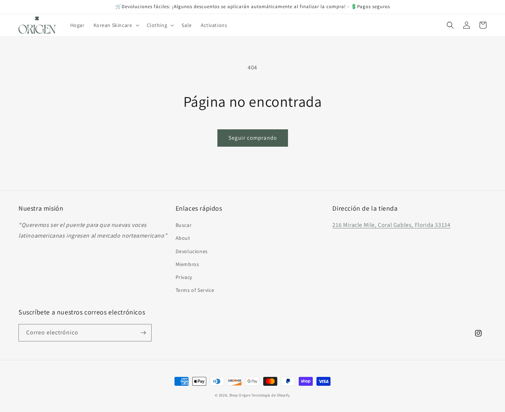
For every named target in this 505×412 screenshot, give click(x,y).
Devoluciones (192, 251)
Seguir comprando (252, 137)
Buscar (184, 225)
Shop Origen (240, 395)
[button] (115, 25)
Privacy (184, 277)
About (183, 238)
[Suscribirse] (143, 332)
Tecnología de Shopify (270, 395)
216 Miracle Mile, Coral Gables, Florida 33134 (391, 225)
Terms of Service (195, 290)
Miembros (187, 264)
